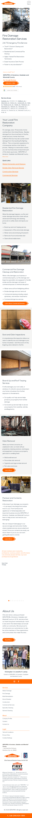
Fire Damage (6, 693)
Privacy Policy (6, 735)
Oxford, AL (13, 103)
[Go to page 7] (20, 601)
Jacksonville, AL (22, 103)
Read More (8, 640)
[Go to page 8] (21, 601)
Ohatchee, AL (23, 106)
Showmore (5, 156)
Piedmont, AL (25, 104)
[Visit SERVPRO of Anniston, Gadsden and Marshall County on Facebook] (18, 681)
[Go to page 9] (23, 601)
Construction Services (10, 172)
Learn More (8, 470)
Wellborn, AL (21, 101)
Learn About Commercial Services (15, 303)
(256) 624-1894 (10, 83)
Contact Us (5, 724)
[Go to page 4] (14, 601)
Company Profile (7, 718)
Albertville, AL (5, 103)
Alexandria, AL (5, 106)
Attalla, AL (18, 104)
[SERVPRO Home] (8, 3)
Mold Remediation (7, 696)
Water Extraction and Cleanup (13, 164)
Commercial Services (10, 175)
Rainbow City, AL (9, 104)
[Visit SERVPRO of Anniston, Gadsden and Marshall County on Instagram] (14, 681)
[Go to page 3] (12, 601)
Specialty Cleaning (7, 707)
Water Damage (6, 690)
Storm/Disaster (6, 699)
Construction (6, 702)
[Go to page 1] (9, 601)
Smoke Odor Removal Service (13, 168)
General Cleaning (7, 710)
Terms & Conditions (7, 732)
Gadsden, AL (5, 101)
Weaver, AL (14, 106)
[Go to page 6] (18, 601)
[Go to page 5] (16, 601)
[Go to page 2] (11, 601)
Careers (4, 721)
